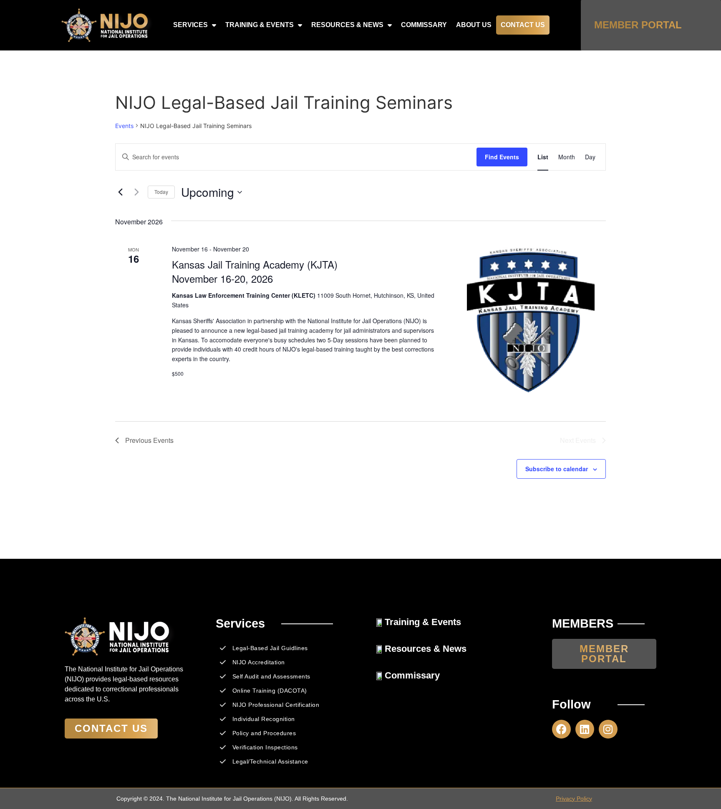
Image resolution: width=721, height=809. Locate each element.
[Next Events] (136, 192)
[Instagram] (608, 729)
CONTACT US (523, 24)
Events (124, 125)
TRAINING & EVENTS (259, 24)
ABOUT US (474, 24)
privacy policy (574, 798)
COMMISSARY (424, 24)
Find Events (502, 157)
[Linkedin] (584, 729)
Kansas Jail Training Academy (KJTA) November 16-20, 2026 (255, 271)
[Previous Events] (120, 192)
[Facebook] (561, 729)
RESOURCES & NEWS (347, 24)
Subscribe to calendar (556, 469)
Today (161, 191)
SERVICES (190, 24)
